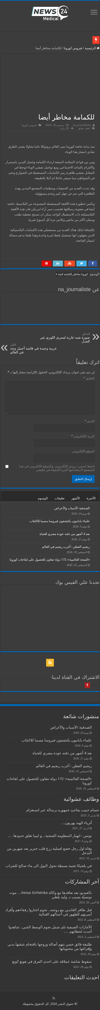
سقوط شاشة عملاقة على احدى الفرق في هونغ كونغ (52, 961)
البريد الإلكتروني (83, 436)
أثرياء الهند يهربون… (76, 823)
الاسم (90, 421)
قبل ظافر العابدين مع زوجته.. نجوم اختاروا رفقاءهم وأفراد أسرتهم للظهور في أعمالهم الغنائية (48, 912)
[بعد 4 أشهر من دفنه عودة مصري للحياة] (94, 534)
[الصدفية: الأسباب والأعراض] (94, 508)
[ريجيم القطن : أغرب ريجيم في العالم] (94, 547)
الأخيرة (91, 498)
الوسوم (43, 498)
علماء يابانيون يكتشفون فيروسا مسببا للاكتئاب (60, 521)
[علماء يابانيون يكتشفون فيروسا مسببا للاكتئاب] (94, 521)
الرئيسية (91, 48)
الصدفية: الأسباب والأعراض (72, 508)
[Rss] (50, 663)
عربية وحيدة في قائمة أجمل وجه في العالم (33, 348)
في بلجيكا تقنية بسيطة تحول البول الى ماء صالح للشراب (49, 866)
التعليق (89, 378)
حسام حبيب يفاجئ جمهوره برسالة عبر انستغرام (62, 810)
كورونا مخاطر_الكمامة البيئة (73, 274)
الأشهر (75, 498)
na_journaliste (82, 125)
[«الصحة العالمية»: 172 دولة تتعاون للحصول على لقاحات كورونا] (94, 559)
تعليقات (60, 498)
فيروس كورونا (73, 48)
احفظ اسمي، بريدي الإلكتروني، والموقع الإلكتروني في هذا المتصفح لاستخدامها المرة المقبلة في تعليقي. (57, 468)
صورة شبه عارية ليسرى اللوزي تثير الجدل (65, 337)
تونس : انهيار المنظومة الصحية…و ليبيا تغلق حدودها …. (50, 836)
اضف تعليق (84, 128)
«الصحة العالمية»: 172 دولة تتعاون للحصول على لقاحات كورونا (49, 559)
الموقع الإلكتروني (83, 451)
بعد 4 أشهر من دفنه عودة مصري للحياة (65, 534)
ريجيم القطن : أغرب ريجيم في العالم (66, 547)
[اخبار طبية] (50, 12)
